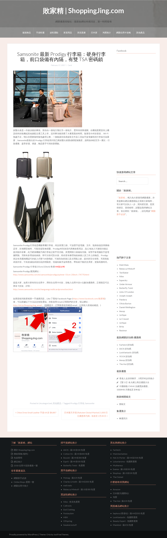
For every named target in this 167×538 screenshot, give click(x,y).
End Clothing (69, 509)
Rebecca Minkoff (127, 268)
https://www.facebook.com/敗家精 (89, 298)
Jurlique (122, 315)
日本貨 (94, 32)
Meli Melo (124, 265)
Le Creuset (124, 319)
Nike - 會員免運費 (71, 501)
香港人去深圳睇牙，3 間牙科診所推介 (136, 378)
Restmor (123, 330)
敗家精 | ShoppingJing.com (83, 10)
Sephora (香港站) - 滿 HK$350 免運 (129, 513)
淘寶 (115, 497)
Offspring (67, 521)
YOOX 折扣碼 (125, 356)
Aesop (122, 311)
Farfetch (117, 450)
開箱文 (122, 404)
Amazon (116, 489)
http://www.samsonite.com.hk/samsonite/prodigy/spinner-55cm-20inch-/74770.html (51, 274)
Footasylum (68, 513)
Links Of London (126, 292)
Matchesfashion (120, 454)
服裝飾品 (26, 32)
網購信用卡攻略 (123, 32)
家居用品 (68, 32)
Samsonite (89, 403)
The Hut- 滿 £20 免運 (122, 501)
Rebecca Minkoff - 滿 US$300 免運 (79, 489)
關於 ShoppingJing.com (24, 450)
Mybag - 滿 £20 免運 (72, 478)
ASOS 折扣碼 (125, 348)
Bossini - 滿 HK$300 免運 (74, 457)
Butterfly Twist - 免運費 (74, 465)
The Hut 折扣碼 (126, 364)
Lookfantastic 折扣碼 (128, 352)
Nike (121, 276)
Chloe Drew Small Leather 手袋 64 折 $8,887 (36, 412)
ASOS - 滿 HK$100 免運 (74, 450)
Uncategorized (45, 403)
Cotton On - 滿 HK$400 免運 (76, 454)
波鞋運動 (54, 32)
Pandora (123, 299)
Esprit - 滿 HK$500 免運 (74, 461)
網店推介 (18, 461)
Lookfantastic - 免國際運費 (125, 517)
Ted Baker (124, 272)
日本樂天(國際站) (121, 493)
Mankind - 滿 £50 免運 (123, 525)
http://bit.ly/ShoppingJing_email (27, 305)
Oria (48, 534)
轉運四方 (123, 418)
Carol (70, 65)
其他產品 (140, 32)
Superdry (123, 280)
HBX (65, 517)
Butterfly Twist (126, 288)
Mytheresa (118, 465)
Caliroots (67, 505)
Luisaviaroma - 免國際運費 (125, 461)
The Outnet (118, 477)
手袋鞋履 (40, 32)
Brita (121, 326)
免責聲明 (18, 457)
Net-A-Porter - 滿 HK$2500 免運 (128, 457)
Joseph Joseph (125, 295)
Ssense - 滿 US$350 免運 (124, 469)
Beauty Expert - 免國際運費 (125, 521)
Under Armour (125, 284)
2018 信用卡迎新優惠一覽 (26, 465)
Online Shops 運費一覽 (24, 482)
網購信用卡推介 (21, 485)
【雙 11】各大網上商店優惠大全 (134, 382)
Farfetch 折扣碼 (126, 345)
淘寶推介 (107, 32)
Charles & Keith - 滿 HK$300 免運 (78, 481)
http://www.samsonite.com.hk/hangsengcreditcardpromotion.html (43, 289)
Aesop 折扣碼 (125, 360)
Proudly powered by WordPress (23, 534)
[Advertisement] (35, 371)
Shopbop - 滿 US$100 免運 (125, 473)
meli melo (67, 485)
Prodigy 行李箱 (77, 403)
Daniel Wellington (127, 307)
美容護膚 (81, 32)
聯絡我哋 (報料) (21, 454)
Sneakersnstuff (70, 525)
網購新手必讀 (20, 478)
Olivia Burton (125, 303)
